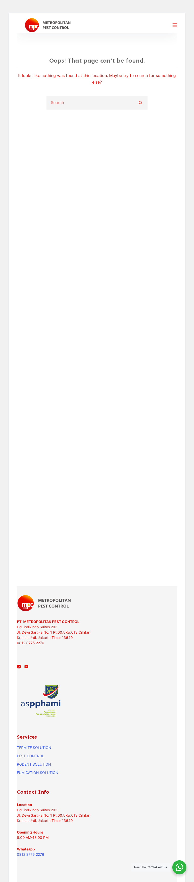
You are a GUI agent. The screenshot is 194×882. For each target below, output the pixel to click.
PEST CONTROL (30, 756)
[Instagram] (19, 666)
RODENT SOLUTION (34, 764)
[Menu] (175, 25)
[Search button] (141, 103)
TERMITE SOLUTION (34, 747)
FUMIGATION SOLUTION (37, 772)
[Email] (26, 666)
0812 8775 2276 (30, 854)
